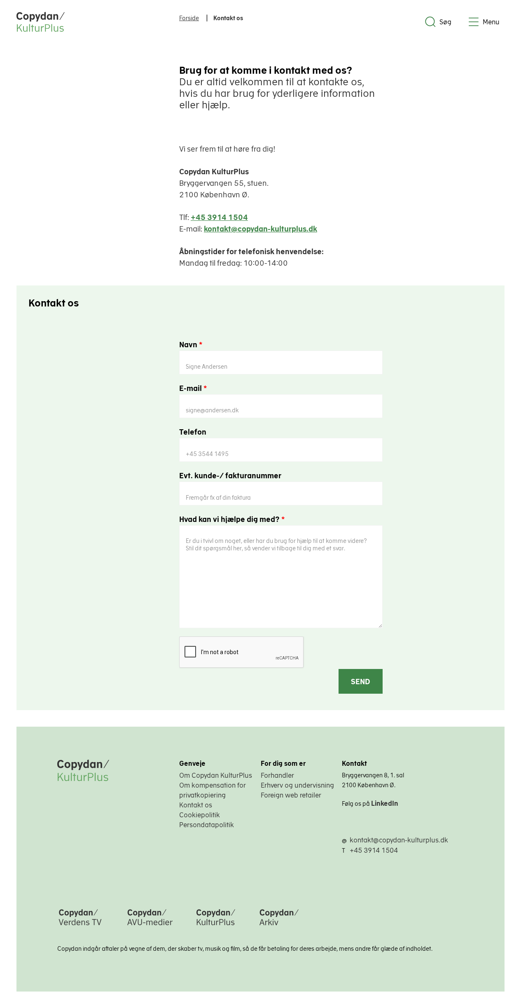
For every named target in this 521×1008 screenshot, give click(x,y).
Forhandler (277, 775)
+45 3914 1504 (219, 217)
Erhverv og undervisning (297, 785)
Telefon (192, 432)
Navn (191, 344)
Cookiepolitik (199, 815)
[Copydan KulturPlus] (215, 926)
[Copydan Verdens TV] (80, 926)
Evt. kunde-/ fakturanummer (230, 475)
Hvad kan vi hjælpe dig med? (232, 519)
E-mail (193, 388)
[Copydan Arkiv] (279, 926)
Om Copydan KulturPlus (215, 775)
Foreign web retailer (291, 795)
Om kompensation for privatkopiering (212, 790)
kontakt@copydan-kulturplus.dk (260, 229)
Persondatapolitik (206, 824)
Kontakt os (195, 805)
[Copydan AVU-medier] (150, 926)
